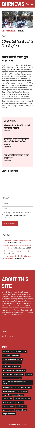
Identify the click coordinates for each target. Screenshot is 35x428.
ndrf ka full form (9, 391)
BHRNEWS (21, 31)
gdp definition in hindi (11, 355)
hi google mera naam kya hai (13, 374)
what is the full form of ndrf (13, 402)
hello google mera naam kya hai (14, 370)
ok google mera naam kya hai (13, 395)
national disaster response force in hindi (15, 383)
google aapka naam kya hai (12, 359)
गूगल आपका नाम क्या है (8, 406)
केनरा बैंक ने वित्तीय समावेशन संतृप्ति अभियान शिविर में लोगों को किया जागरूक (16, 141)
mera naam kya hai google (12, 378)
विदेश (6, 336)
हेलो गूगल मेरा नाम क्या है (9, 414)
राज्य (4, 36)
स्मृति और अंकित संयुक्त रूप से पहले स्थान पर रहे (16, 251)
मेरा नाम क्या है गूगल (21, 410)
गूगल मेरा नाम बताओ (21, 406)
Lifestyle (29, 374)
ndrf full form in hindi (11, 387)
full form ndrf (8, 351)
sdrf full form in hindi (23, 399)
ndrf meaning (22, 391)
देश (3, 336)
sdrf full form (7, 399)
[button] (27, 4)
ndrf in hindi (26, 387)
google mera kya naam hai (12, 363)
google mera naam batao (11, 366)
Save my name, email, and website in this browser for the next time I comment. (17, 215)
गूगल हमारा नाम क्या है (8, 410)
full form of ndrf (21, 351)
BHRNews (13, 3)
